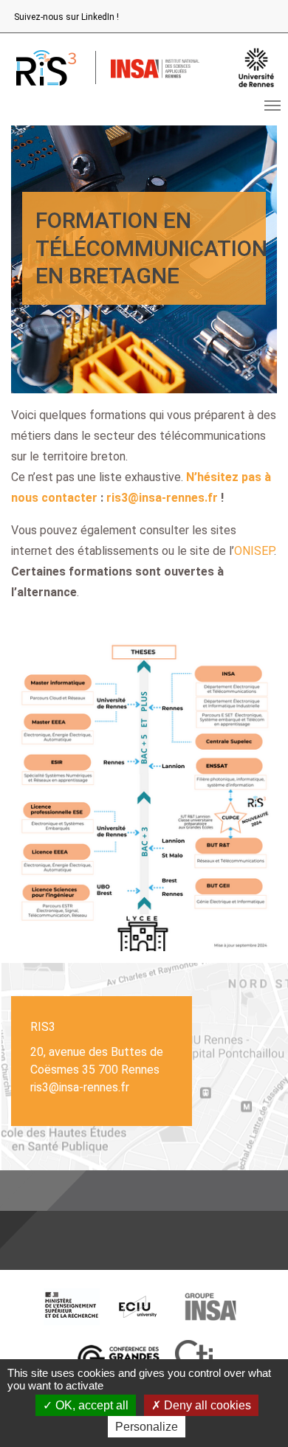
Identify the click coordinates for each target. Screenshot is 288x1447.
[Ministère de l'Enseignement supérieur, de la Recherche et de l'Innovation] (71, 1307)
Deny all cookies (206, 1405)
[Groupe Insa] (210, 1307)
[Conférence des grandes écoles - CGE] (118, 1358)
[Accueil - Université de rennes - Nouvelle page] (256, 67)
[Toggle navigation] (272, 105)
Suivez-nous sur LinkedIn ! (66, 17)
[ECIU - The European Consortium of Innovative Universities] (138, 1306)
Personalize (146, 1426)
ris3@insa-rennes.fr (162, 498)
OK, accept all (90, 1405)
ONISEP (254, 551)
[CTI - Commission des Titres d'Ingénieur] (194, 1358)
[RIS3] (45, 68)
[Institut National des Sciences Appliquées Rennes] (155, 68)
